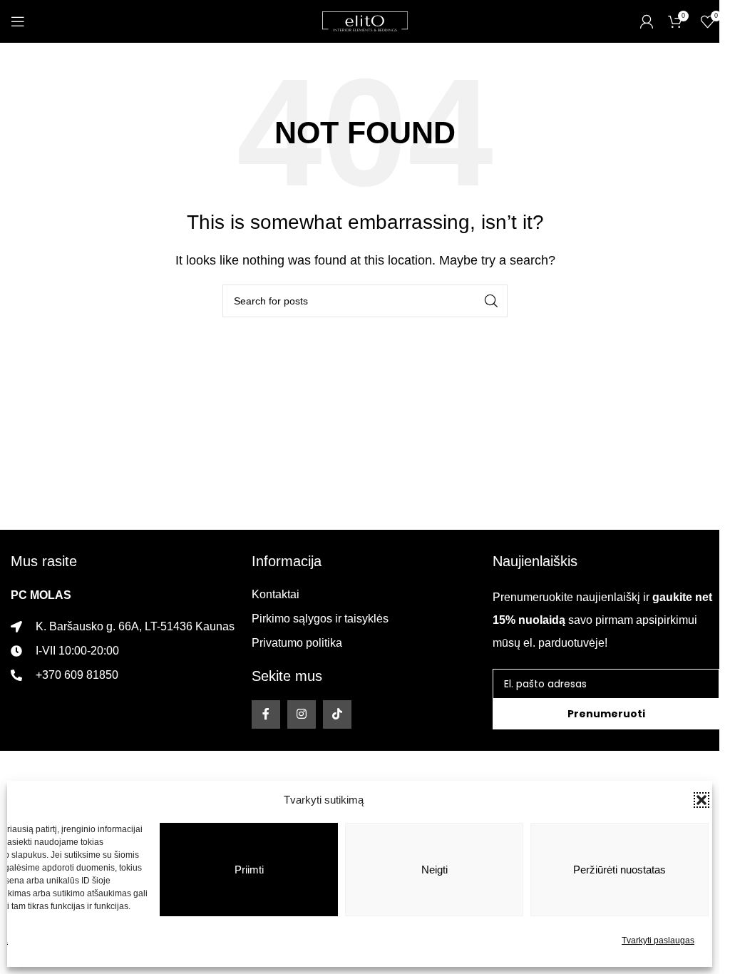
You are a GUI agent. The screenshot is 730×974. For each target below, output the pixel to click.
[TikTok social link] (337, 714)
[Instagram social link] (301, 714)
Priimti (249, 869)
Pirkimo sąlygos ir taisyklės (320, 618)
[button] (701, 800)
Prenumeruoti (606, 714)
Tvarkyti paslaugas (658, 940)
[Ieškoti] (491, 300)
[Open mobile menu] (18, 21)
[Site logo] (365, 20)
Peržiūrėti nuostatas (619, 869)
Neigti (434, 869)
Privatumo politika (297, 643)
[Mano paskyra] (646, 21)
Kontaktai (275, 594)
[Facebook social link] (266, 714)
